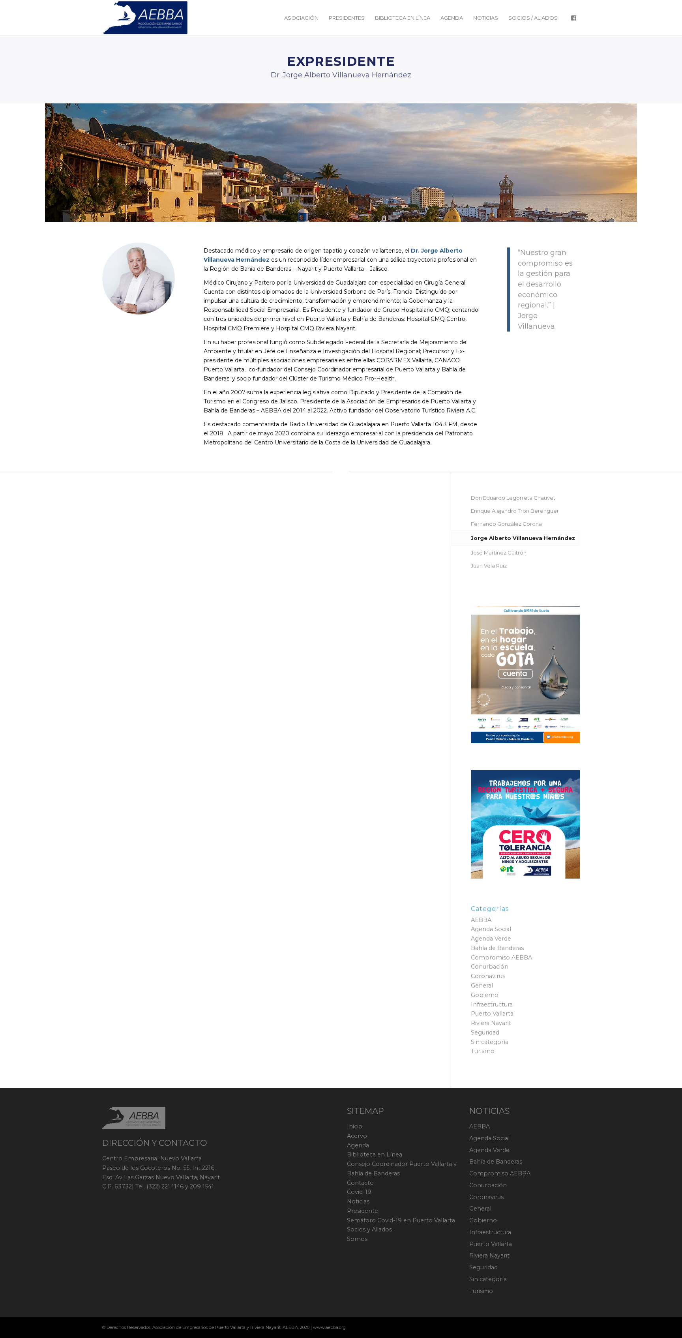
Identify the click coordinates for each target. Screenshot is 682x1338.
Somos (357, 1238)
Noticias (358, 1201)
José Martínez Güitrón (498, 552)
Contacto (360, 1182)
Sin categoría (489, 1042)
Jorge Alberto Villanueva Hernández (523, 538)
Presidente (362, 1210)
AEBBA (481, 920)
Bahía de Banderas (497, 948)
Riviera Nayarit (491, 1023)
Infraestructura (492, 1004)
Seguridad (485, 1032)
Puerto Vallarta (492, 1013)
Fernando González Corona (506, 524)
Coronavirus (488, 976)
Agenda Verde (491, 938)
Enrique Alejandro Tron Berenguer (515, 511)
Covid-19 (359, 1192)
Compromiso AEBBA (501, 957)
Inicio (354, 1126)
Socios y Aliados (369, 1229)
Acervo (357, 1135)
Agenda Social (491, 929)
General (482, 985)
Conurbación (489, 966)
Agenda (358, 1145)
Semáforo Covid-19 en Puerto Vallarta (401, 1220)
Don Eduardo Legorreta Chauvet (513, 498)
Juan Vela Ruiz (489, 565)
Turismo (483, 1051)
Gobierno (484, 995)
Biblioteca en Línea (374, 1154)
